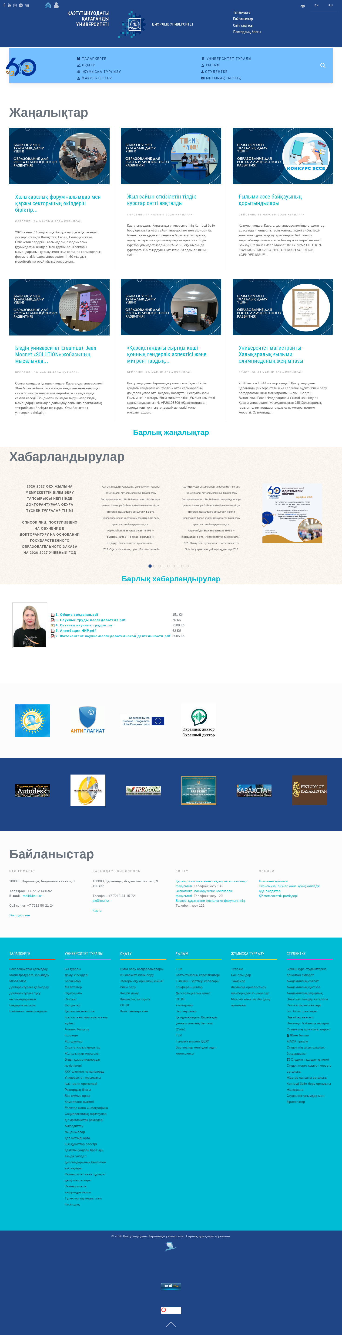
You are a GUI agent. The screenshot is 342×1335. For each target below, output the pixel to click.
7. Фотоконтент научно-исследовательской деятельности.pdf (112, 636)
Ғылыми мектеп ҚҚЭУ (192, 1041)
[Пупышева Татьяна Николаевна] (30, 625)
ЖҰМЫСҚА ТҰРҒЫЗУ (101, 72)
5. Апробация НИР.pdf (75, 630)
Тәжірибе (238, 981)
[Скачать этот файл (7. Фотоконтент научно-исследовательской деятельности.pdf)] (52, 636)
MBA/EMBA (17, 981)
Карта (97, 910)
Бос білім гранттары (302, 1011)
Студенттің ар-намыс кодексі (308, 1029)
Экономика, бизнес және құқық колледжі (289, 886)
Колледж (71, 1035)
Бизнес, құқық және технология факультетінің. (211, 900)
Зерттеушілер (186, 1011)
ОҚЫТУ (88, 65)
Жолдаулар (73, 1041)
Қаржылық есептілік (79, 1011)
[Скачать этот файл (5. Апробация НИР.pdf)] (52, 630)
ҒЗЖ (179, 969)
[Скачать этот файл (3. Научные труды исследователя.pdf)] (52, 620)
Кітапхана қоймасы (273, 881)
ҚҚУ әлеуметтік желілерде (84, 1071)
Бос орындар (241, 975)
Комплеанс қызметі (79, 1102)
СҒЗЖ (180, 999)
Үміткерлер (184, 1005)
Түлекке (237, 969)
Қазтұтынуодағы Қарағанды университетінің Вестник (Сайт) (197, 1023)
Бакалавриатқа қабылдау (28, 969)
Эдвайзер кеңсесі (300, 1017)
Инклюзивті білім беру (137, 975)
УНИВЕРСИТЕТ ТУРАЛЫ (228, 59)
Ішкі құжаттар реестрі (81, 1144)
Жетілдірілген (19, 915)
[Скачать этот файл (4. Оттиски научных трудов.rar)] (52, 625)
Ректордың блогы (78, 1089)
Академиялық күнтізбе (303, 987)
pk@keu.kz (101, 900)
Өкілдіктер (72, 1005)
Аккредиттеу (74, 1126)
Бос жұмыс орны (77, 1095)
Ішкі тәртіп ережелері (81, 1083)
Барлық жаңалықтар (171, 432)
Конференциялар (189, 987)
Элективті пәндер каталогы (307, 999)
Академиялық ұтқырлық (304, 993)
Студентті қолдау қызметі (309, 1059)
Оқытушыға (73, 993)
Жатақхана (295, 1089)
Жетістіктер (73, 987)
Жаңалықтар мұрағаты (82, 1053)
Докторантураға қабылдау (29, 987)
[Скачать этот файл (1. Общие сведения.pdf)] (52, 614)
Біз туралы (73, 969)
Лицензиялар (75, 1132)
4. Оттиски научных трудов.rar (83, 625)
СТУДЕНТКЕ (216, 72)
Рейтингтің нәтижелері (304, 1005)
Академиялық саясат (303, 981)
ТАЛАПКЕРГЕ (94, 59)
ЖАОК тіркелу (297, 1041)
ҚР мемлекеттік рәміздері (278, 896)
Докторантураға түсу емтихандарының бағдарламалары (24, 999)
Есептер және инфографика (86, 1108)
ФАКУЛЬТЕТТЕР (96, 78)
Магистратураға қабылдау (29, 975)
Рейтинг (71, 999)
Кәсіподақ (72, 1204)
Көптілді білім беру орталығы (309, 1083)
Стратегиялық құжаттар (82, 1047)
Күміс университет (134, 1011)
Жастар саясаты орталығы (307, 1077)
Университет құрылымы (83, 1077)
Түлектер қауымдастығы (83, 1198)
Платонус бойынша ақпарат (308, 1023)
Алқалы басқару (77, 1029)
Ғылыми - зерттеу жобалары (197, 981)
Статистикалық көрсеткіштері (198, 975)
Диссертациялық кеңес (193, 993)
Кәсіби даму (129, 993)
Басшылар (73, 981)
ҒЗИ (179, 1035)
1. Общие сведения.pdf (76, 614)
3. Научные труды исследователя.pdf (90, 620)
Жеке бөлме (299, 1035)
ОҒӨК (124, 1005)
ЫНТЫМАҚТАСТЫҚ (223, 78)
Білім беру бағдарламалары (141, 969)
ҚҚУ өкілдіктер (270, 891)
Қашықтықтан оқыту (135, 999)
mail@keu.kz (32, 896)
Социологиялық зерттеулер (86, 1114)
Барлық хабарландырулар (171, 579)
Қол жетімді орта (77, 1138)
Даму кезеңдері (76, 975)
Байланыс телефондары (28, 1011)
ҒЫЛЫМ (212, 65)
